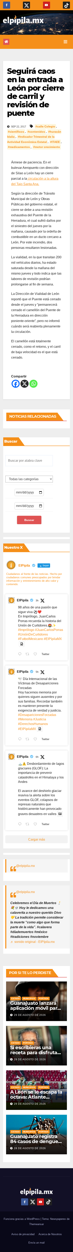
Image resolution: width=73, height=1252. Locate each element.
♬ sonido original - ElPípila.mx (32, 941)
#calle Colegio (45, 126)
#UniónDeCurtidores (33, 634)
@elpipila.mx (25, 865)
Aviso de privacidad (22, 1234)
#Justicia (39, 719)
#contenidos (36, 131)
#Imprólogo (26, 630)
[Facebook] (16, 384)
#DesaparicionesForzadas (37, 715)
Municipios (29, 998)
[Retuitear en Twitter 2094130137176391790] (29, 655)
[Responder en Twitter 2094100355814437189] (21, 739)
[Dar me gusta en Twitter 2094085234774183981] (36, 824)
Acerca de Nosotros (50, 1234)
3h (37, 600)
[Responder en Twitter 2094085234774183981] (21, 824)
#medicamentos (19, 147)
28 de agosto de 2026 (30, 1148)
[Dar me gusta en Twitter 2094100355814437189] (36, 739)
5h (37, 672)
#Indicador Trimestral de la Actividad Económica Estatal (31, 139)
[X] (24, 384)
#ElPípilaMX (53, 639)
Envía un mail (36, 1242)
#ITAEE (55, 142)
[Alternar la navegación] (65, 42)
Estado (15, 998)
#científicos (16, 131)
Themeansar (36, 1224)
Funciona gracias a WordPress (22, 1218)
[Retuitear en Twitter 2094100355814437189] (29, 739)
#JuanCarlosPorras (49, 630)
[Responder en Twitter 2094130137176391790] (21, 655)
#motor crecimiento (46, 147)
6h (37, 757)
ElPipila (22, 600)
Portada (43, 998)
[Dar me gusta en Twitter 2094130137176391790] (36, 655)
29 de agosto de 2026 (30, 1015)
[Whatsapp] (33, 384)
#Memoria (25, 719)
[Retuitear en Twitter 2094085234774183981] (29, 824)
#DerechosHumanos (33, 724)
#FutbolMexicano (30, 639)
